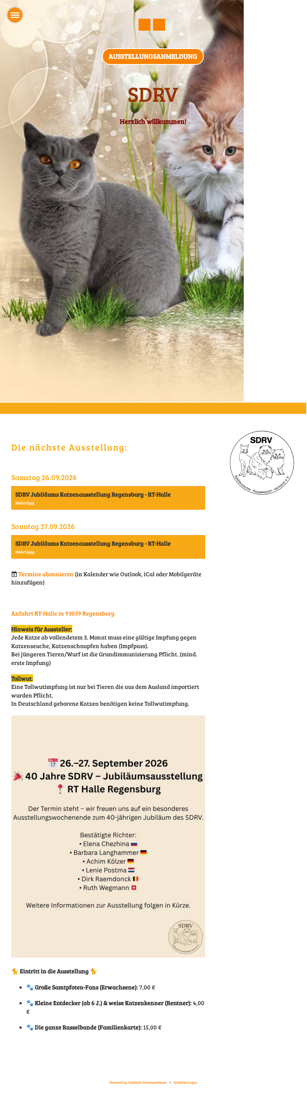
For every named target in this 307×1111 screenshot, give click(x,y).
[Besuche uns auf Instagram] (159, 26)
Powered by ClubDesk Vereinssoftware (138, 1082)
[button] (108, 498)
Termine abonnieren (46, 574)
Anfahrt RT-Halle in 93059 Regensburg (63, 613)
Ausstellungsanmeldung (153, 56)
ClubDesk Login (185, 1082)
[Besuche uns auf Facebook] (145, 26)
